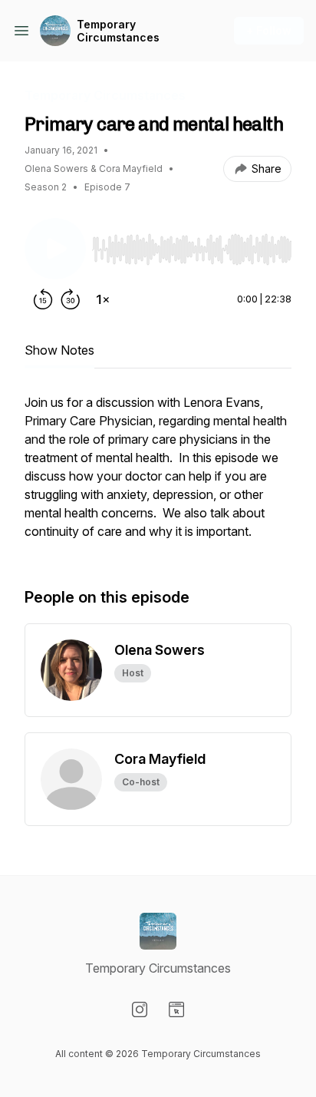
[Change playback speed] (102, 299)
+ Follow (268, 30)
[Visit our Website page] (176, 1009)
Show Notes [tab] (59, 350)
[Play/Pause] (55, 248)
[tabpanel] (158, 474)
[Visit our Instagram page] (139, 1009)
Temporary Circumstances (118, 31)
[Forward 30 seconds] (70, 299)
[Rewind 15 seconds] (43, 299)
